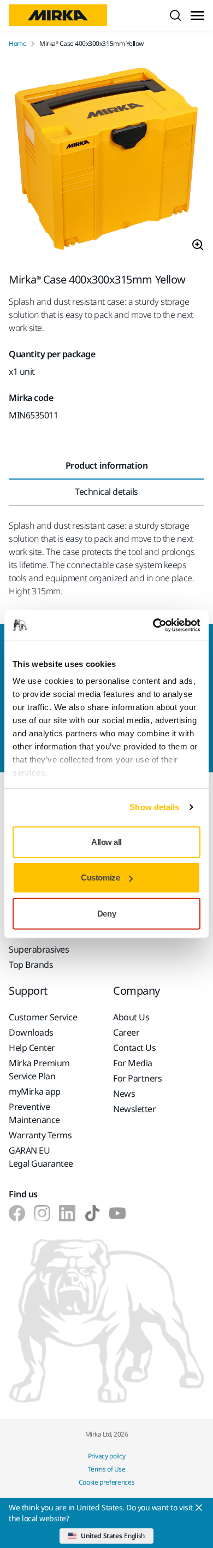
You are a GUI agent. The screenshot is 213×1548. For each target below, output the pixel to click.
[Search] (175, 15)
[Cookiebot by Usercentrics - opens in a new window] (153, 625)
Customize (100, 877)
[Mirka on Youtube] (117, 1213)
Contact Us (134, 1048)
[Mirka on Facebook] (17, 1213)
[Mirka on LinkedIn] (67, 1213)
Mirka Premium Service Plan (39, 1069)
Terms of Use (106, 1469)
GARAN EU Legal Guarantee (41, 1156)
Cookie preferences (107, 1482)
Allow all (106, 841)
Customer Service (43, 1017)
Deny (106, 913)
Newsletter (134, 1109)
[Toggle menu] (197, 15)
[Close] (198, 1507)
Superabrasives (39, 949)
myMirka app (35, 1091)
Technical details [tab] (106, 492)
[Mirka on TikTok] (92, 1213)
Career (126, 1032)
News (124, 1094)
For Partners (137, 1078)
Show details (154, 807)
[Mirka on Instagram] (42, 1213)
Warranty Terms (40, 1135)
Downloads (31, 1032)
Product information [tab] (107, 465)
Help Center (32, 1048)
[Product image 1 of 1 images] (106, 160)
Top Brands (31, 965)
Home (17, 43)
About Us (131, 1017)
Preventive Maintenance (34, 1113)
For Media (132, 1063)
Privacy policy (106, 1456)
